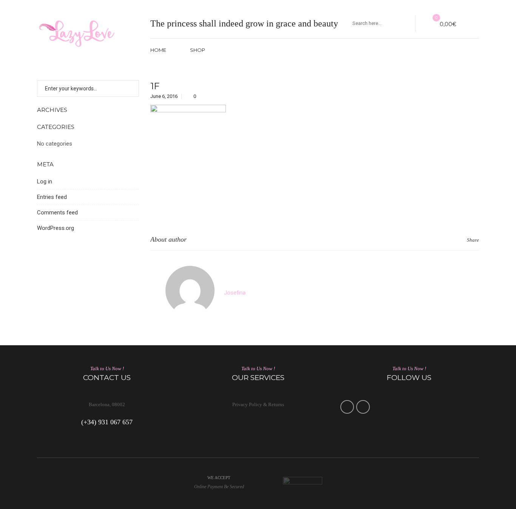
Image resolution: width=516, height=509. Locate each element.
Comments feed (57, 212)
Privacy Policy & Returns (258, 404)
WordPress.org (55, 228)
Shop (197, 50)
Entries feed (52, 197)
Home (158, 50)
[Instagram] (363, 407)
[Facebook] (347, 407)
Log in (44, 181)
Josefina (235, 292)
